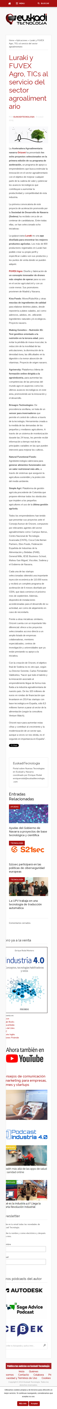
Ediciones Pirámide (10, 1038)
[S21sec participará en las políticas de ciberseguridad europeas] (28, 859)
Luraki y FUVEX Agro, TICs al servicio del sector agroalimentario (28, 82)
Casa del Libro (8, 1028)
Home (11, 40)
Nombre (7, 1244)
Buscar (45, 3)
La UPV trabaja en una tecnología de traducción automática (25, 904)
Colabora (38, 1374)
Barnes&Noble (8, 1025)
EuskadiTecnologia (24, 117)
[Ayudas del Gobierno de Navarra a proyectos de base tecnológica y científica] (28, 822)
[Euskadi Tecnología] (26, 24)
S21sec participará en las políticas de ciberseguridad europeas (27, 868)
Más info (22, 1404)
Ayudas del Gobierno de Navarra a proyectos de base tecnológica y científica (28, 831)
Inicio (21, 1371)
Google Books (8, 1022)
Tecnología (16, 843)
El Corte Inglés (8, 1034)
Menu (22, 3)
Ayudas (14, 807)
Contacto (23, 1374)
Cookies (46, 1378)
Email (6, 1257)
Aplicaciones (22, 40)
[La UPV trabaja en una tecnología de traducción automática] (28, 895)
